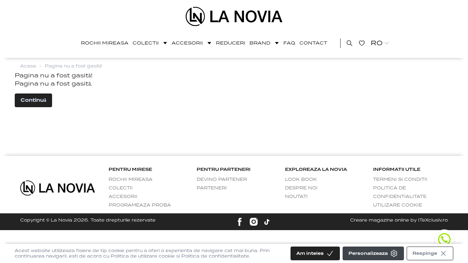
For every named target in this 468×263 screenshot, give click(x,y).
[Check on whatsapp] (444, 239)
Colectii (146, 43)
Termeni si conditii (400, 179)
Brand (259, 43)
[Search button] (349, 43)
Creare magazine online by (399, 220)
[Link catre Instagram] (253, 221)
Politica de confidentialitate (400, 192)
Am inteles (310, 253)
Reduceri (230, 43)
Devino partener (222, 179)
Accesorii (187, 43)
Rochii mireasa (104, 43)
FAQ (289, 43)
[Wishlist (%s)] (361, 43)
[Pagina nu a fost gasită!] (234, 16)
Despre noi (301, 187)
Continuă (33, 100)
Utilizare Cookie (397, 205)
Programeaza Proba (140, 205)
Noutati (296, 196)
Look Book (301, 179)
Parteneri (212, 187)
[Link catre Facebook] (239, 221)
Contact (313, 43)
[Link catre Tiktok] (266, 221)
